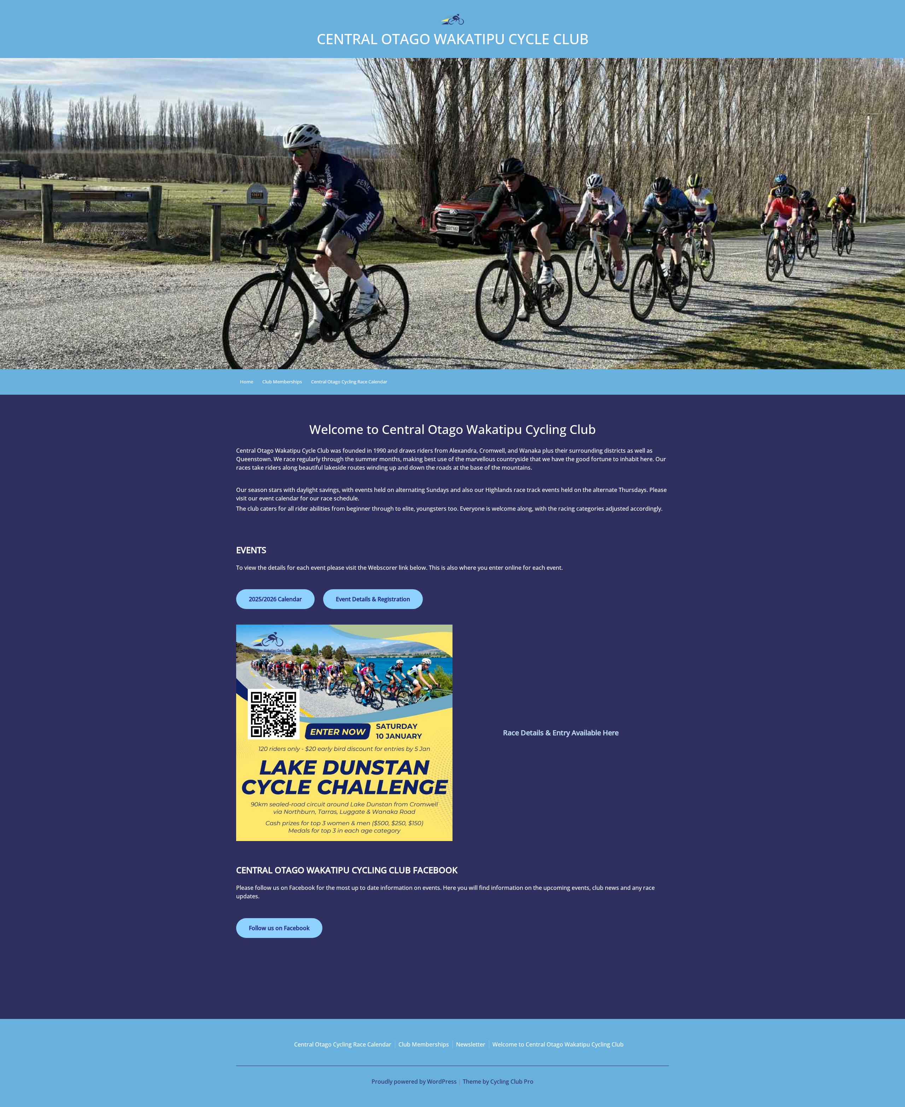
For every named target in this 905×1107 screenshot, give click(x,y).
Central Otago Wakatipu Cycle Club (453, 38)
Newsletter (470, 1044)
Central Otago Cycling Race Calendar (349, 381)
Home (246, 381)
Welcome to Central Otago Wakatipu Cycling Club (558, 1044)
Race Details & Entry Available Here (561, 732)
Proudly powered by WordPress (414, 1081)
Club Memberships (282, 381)
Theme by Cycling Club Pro (498, 1081)
